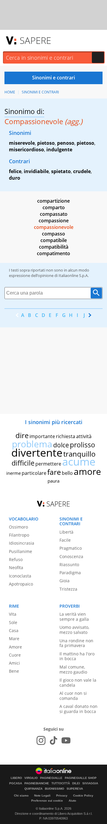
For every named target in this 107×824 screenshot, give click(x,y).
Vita (12, 614)
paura (53, 481)
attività (84, 436)
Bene (14, 671)
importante (42, 436)
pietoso (46, 143)
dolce (61, 445)
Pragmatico (70, 548)
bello (67, 473)
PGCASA (15, 783)
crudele (82, 171)
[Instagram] (41, 740)
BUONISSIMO (54, 788)
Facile (65, 540)
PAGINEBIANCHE (36, 783)
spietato (61, 171)
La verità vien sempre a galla (74, 616)
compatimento (53, 253)
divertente (36, 452)
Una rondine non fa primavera (76, 643)
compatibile (53, 240)
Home (9, 92)
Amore (15, 647)
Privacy (61, 795)
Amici (14, 663)
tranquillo (79, 454)
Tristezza (68, 589)
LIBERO (16, 778)
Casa (13, 630)
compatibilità (53, 247)
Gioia (64, 580)
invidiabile (36, 171)
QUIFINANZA (33, 788)
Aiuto (72, 800)
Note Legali (42, 795)
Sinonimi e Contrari (40, 92)
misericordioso (26, 149)
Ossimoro (18, 527)
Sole (13, 622)
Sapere (35, 40)
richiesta (65, 436)
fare (54, 472)
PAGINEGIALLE (51, 778)
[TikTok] (53, 740)
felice (15, 171)
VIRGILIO (31, 778)
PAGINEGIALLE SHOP (81, 778)
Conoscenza (71, 556)
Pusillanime (20, 551)
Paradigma (70, 572)
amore (87, 471)
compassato (53, 214)
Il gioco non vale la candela (77, 682)
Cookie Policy (83, 795)
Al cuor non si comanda (73, 695)
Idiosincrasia (21, 543)
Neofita (16, 567)
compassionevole (53, 227)
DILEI (76, 783)
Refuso (16, 559)
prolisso (82, 444)
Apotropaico (21, 584)
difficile (23, 463)
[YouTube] (66, 740)
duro (14, 178)
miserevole (22, 143)
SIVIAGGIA (90, 783)
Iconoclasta (20, 576)
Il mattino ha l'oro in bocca (77, 656)
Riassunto (69, 564)
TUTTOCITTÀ (60, 783)
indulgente (59, 149)
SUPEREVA (75, 788)
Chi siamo (21, 795)
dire (22, 435)
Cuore (15, 655)
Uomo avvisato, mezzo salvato (74, 629)
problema (32, 444)
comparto (54, 207)
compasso (53, 233)
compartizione (53, 201)
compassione (54, 220)
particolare (34, 473)
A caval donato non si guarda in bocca (78, 708)
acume (78, 461)
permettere (48, 463)
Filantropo (19, 535)
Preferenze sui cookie (47, 800)
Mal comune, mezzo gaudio (73, 669)
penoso (65, 143)
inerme (13, 473)
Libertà (66, 532)
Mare (14, 638)
